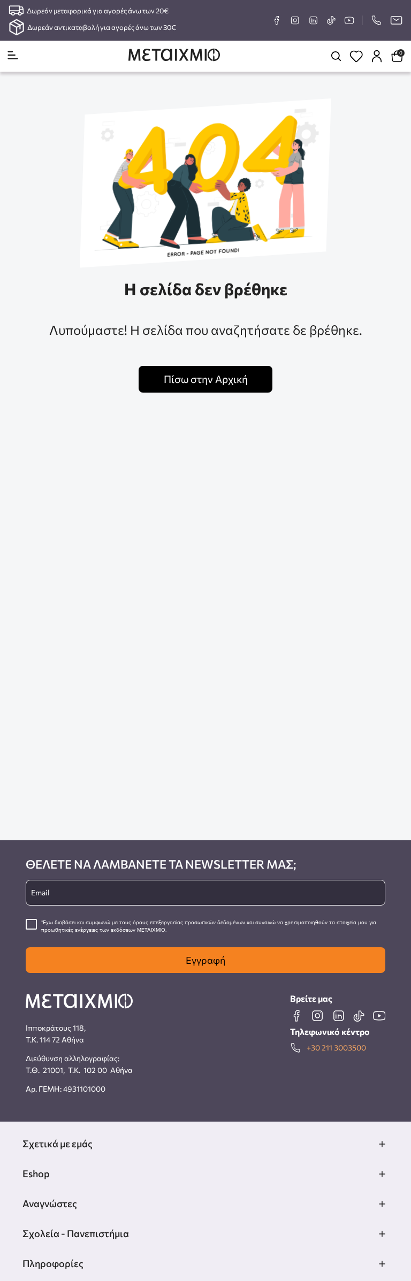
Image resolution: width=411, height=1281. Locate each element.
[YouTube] (349, 20)
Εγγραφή (205, 960)
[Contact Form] (396, 20)
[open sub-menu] (382, 1144)
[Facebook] (276, 20)
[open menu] (12, 56)
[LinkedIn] (313, 20)
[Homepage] (174, 56)
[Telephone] (376, 20)
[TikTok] (331, 20)
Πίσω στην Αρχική (206, 379)
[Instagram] (295, 20)
